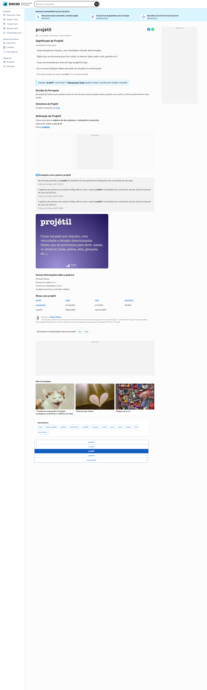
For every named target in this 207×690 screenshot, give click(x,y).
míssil (104, 427)
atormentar (43, 432)
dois (136, 427)
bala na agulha (51, 427)
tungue (128, 427)
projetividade (91, 460)
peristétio (129, 300)
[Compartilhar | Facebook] (148, 29)
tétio (97, 300)
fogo (40, 427)
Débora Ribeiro (56, 317)
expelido (86, 427)
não (86, 332)
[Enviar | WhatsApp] (152, 29)
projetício (91, 442)
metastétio (41, 305)
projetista (91, 455)
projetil (91, 447)
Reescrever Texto (76, 82)
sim (80, 332)
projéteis (46, 127)
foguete (95, 427)
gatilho (63, 427)
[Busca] (96, 4)
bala (58, 108)
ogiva (112, 427)
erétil (67, 300)
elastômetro (74, 427)
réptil (120, 427)
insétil (38, 300)
